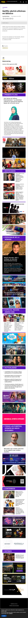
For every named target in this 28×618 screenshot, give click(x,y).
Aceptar (4, 615)
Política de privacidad (14, 605)
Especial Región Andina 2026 (12, 1)
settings (10, 613)
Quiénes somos (14, 603)
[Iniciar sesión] (23, 2)
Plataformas (5, 48)
